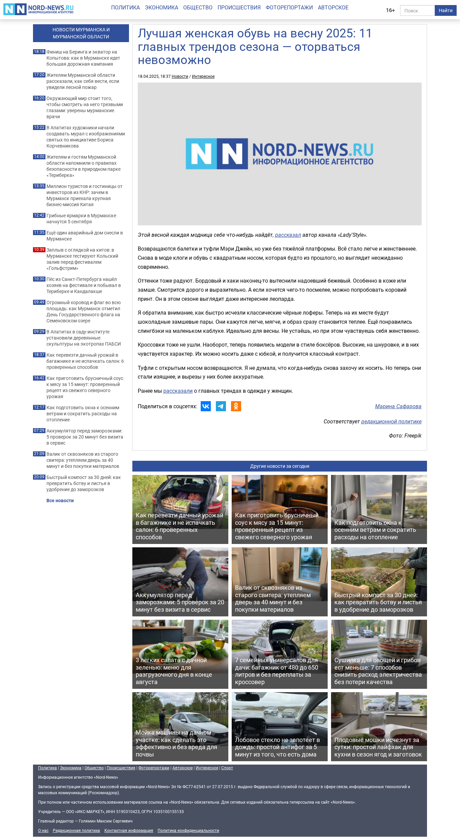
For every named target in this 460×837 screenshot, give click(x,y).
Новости (180, 76)
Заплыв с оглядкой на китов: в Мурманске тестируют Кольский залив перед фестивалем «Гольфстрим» (82, 259)
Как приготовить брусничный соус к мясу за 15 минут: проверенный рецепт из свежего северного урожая (84, 387)
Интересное (203, 76)
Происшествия (239, 7)
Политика (125, 7)
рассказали (178, 390)
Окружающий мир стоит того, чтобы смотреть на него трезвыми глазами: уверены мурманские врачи (84, 107)
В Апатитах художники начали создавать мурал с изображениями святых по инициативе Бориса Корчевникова (85, 137)
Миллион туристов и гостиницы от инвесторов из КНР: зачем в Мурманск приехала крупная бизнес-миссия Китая (84, 195)
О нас (43, 830)
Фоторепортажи (289, 7)
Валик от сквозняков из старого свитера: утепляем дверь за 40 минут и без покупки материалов (82, 460)
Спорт (227, 767)
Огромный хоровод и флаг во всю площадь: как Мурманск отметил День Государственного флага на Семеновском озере (83, 311)
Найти (446, 10)
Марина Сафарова (398, 406)
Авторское (333, 7)
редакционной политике (391, 421)
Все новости (60, 500)
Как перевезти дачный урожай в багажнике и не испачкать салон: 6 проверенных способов (85, 361)
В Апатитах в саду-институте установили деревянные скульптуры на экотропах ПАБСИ (83, 338)
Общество (197, 7)
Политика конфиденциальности (188, 830)
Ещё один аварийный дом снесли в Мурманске (84, 236)
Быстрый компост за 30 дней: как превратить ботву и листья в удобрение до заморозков (83, 483)
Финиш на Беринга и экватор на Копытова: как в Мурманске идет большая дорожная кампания (83, 58)
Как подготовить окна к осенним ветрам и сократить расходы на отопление (82, 414)
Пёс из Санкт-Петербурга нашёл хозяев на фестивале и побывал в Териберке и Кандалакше (83, 285)
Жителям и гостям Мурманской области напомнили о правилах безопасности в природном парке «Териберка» (83, 166)
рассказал (288, 234)
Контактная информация (128, 830)
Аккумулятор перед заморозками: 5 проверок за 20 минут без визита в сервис (84, 437)
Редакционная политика (76, 830)
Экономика (161, 7)
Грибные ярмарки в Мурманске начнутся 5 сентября (81, 219)
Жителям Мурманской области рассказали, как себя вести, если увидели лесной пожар (82, 81)
